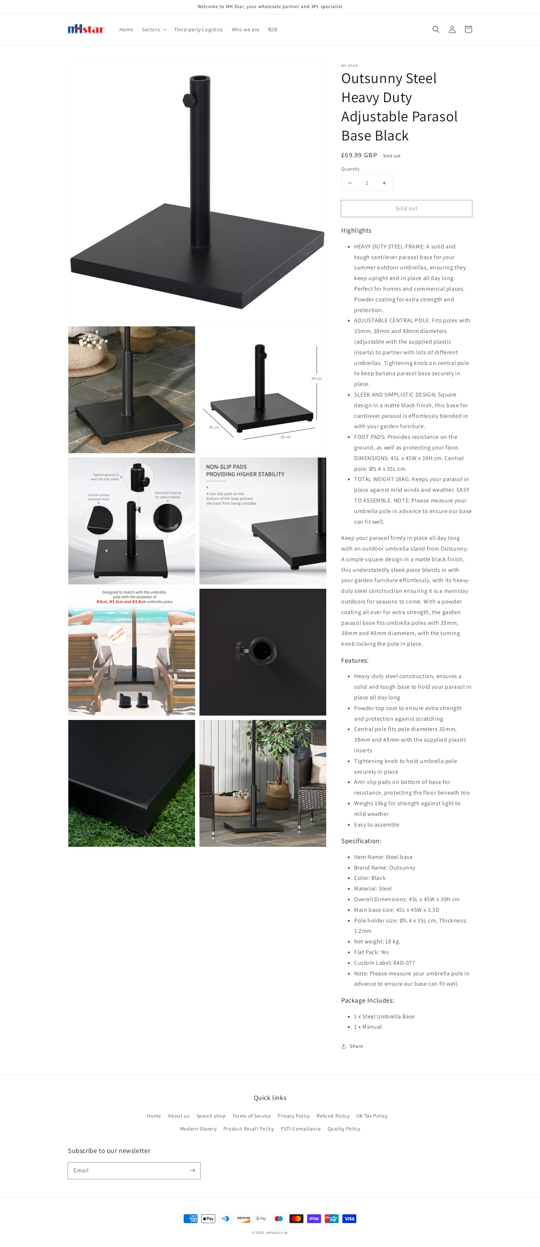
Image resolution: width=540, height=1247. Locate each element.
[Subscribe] (192, 1170)
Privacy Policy (294, 1115)
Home (154, 1115)
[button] (436, 29)
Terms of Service (252, 1115)
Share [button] (356, 1046)
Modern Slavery (198, 1128)
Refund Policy (333, 1115)
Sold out (407, 208)
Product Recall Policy (248, 1128)
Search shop (211, 1115)
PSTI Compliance (301, 1128)
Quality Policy (344, 1128)
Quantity (350, 169)
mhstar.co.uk (277, 1232)
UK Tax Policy (372, 1115)
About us (179, 1115)
